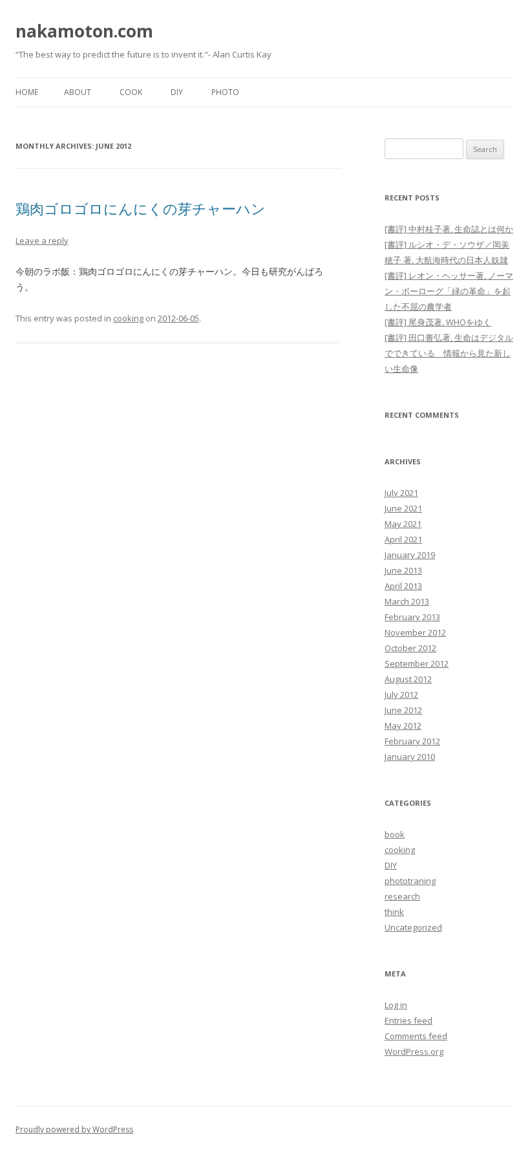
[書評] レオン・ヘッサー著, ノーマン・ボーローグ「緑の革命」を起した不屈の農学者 (449, 291)
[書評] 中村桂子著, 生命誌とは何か (449, 229)
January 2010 (410, 756)
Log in (396, 1005)
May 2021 (403, 524)
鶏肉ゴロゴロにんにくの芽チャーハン (141, 208)
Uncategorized (413, 927)
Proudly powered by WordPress (74, 1129)
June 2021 (403, 508)
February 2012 (412, 741)
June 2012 (403, 710)
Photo (225, 92)
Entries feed (408, 1020)
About (77, 92)
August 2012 (408, 679)
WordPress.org (414, 1051)
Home (27, 92)
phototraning (410, 881)
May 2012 (403, 725)
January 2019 (410, 555)
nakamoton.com (84, 31)
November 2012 (415, 632)
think (394, 912)
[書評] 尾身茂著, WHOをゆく (438, 322)
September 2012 (417, 663)
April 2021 (403, 539)
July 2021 (401, 493)
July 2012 (401, 694)
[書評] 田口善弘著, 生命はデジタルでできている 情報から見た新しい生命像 (449, 353)
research (402, 896)
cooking (128, 318)
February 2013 (412, 617)
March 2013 (407, 601)
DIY (177, 92)
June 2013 (403, 570)
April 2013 (403, 586)
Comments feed (416, 1036)
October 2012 (410, 648)
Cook (131, 92)
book (395, 834)
